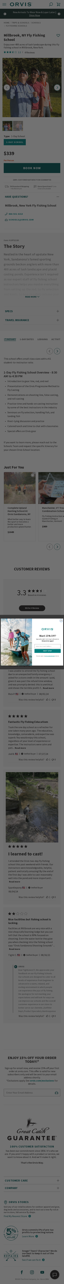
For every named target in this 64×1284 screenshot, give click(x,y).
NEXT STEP (47, 651)
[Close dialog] (61, 620)
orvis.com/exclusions (50, 656)
